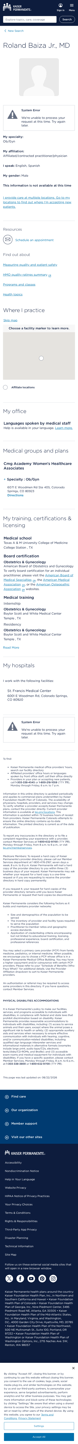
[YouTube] (30, 1278)
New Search (16, 30)
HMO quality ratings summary (25, 274)
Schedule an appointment (34, 240)
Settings (39, 1426)
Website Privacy (15, 1187)
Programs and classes (19, 284)
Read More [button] (11, 647)
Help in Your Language (20, 1179)
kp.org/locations (45, 812)
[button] (41, 358)
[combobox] (30, 19)
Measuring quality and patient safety (30, 265)
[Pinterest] (41, 1278)
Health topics (13, 294)
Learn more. (64, 428)
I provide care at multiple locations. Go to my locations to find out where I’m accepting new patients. (37, 202)
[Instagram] (52, 1278)
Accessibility (13, 1162)
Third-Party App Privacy (21, 1229)
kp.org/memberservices (17, 847)
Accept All (39, 1436)
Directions (15, 495)
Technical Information (19, 1246)
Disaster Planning (16, 1237)
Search (67, 19)
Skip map (10, 320)
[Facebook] (19, 1278)
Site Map (10, 1254)
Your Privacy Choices (19, 1204)
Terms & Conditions (17, 1212)
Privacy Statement (29, 1418)
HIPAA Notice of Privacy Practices (27, 1196)
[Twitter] (8, 1278)
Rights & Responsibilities (21, 1221)
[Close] (73, 1368)
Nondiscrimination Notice (22, 1170)
